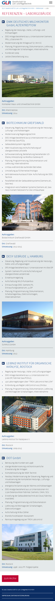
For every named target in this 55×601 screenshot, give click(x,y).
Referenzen (39, 8)
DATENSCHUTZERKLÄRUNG (20, 595)
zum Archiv (10, 578)
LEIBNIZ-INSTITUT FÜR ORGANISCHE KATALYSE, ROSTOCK (29, 365)
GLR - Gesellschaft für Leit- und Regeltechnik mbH (18, 8)
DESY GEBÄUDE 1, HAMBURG (24, 256)
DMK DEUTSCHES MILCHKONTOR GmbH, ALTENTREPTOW (27, 23)
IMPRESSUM (6, 595)
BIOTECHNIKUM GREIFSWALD (25, 123)
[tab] (27, 23)
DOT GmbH (13, 458)
